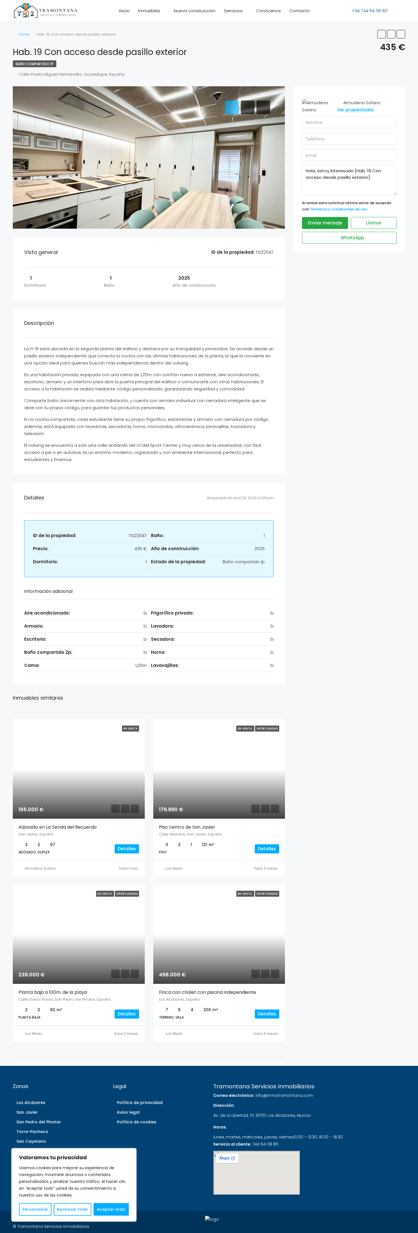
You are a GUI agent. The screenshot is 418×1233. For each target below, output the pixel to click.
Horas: (220, 1127)
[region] (73, 1185)
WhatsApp (352, 238)
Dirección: (224, 1105)
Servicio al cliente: (232, 1144)
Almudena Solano (40, 868)
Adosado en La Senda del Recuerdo (57, 827)
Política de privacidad (140, 1102)
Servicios (233, 11)
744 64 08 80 (265, 1144)
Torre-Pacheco (32, 1131)
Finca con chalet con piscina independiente (207, 992)
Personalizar (35, 1209)
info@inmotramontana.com (284, 1095)
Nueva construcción (195, 11)
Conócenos (268, 11)
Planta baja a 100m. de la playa (52, 992)
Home (24, 34)
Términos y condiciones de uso (338, 209)
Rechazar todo (72, 1209)
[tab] (232, 107)
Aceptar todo (111, 1209)
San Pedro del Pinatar (38, 1122)
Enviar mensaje (325, 223)
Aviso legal (128, 1112)
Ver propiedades (355, 110)
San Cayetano (31, 1141)
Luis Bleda (173, 868)
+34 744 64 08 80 (369, 11)
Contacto (299, 11)
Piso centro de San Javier (187, 827)
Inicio (124, 11)
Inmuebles (149, 11)
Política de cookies (136, 1122)
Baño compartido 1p (34, 64)
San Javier (27, 1112)
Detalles (127, 849)
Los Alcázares (30, 1102)
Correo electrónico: (233, 1095)
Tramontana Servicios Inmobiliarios (263, 1086)
